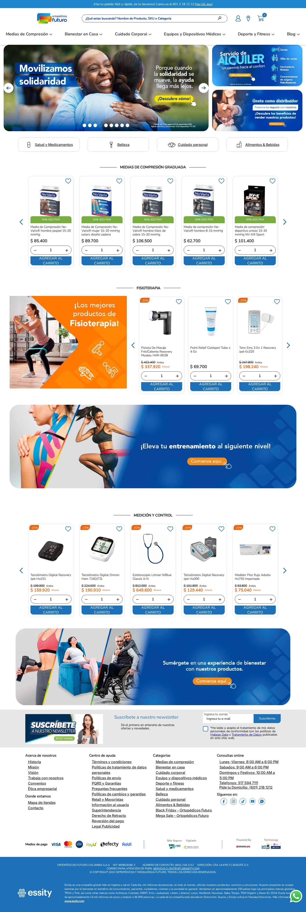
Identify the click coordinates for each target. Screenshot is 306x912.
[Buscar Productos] (221, 18)
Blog (291, 34)
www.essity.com (74, 901)
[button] (238, 18)
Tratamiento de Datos (247, 734)
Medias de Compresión (27, 34)
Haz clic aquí (203, 4)
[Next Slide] (204, 88)
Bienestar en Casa (81, 34)
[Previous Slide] (8, 88)
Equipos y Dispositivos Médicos (192, 34)
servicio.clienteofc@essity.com (176, 868)
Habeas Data (219, 734)
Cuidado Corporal (131, 34)
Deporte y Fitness (254, 34)
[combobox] (154, 18)
